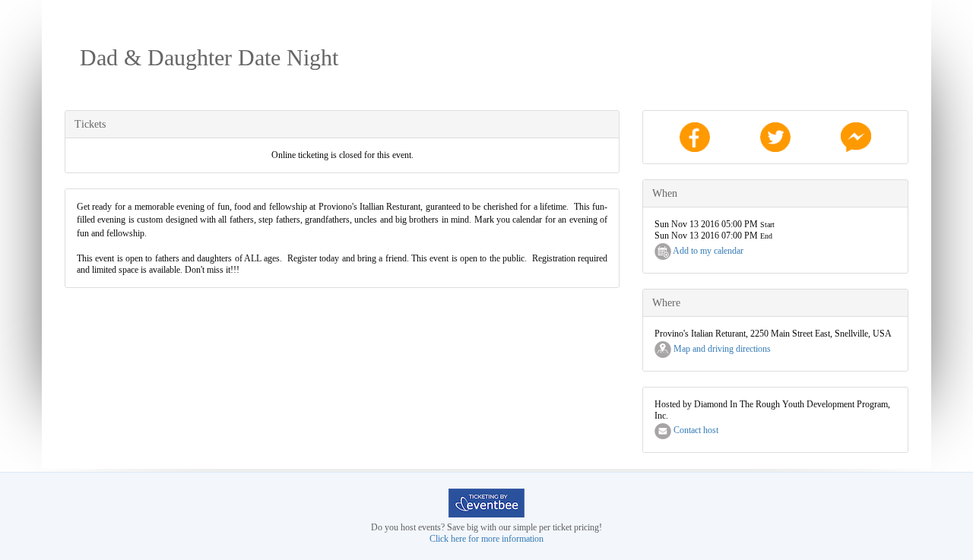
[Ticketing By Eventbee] (486, 502)
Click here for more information (486, 538)
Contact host (694, 430)
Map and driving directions (721, 348)
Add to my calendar (707, 250)
